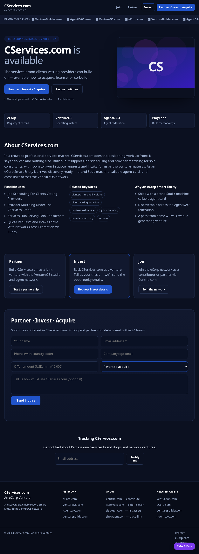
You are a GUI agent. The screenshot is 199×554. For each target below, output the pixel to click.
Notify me (135, 458)
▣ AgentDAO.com (77, 19)
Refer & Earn (184, 546)
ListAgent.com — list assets (123, 510)
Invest (148, 7)
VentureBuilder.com (75, 516)
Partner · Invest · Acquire (175, 7)
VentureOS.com (73, 504)
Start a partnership (26, 289)
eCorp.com (70, 499)
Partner (133, 7)
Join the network (153, 289)
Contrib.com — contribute (123, 499)
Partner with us (67, 89)
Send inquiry (25, 400)
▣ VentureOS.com (106, 19)
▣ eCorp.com (132, 19)
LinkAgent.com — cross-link (124, 516)
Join (118, 7)
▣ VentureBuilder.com (45, 19)
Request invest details (93, 289)
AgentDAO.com (72, 510)
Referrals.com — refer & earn (125, 504)
